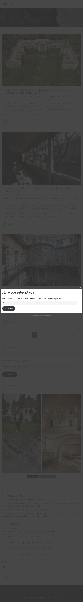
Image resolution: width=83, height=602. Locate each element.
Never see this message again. (41, 315)
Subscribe (9, 308)
